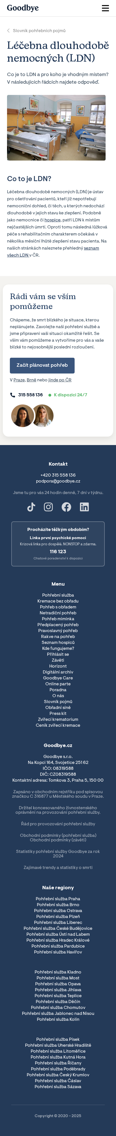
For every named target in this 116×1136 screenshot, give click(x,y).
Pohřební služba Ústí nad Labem (58, 934)
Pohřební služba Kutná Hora (58, 1057)
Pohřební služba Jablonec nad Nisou (58, 1013)
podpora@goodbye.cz (58, 481)
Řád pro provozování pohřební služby (58, 824)
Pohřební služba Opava (58, 984)
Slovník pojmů (58, 702)
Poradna (58, 690)
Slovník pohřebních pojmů (39, 31)
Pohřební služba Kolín (58, 1019)
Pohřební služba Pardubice (58, 946)
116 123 (58, 552)
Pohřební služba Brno (58, 905)
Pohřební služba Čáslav (58, 1081)
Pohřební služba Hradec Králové (58, 940)
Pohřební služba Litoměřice (58, 1051)
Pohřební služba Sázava (58, 1087)
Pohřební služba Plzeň (58, 917)
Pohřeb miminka (58, 619)
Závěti (58, 660)
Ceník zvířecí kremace (58, 725)
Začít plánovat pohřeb (42, 365)
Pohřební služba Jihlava (58, 990)
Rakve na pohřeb (58, 637)
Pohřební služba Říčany (58, 1063)
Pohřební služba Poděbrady (58, 1069)
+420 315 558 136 (58, 475)
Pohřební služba (58, 595)
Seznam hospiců (58, 643)
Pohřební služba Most (58, 978)
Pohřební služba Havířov (58, 952)
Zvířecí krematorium (58, 719)
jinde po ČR (60, 380)
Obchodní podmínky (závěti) (58, 840)
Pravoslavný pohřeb (58, 631)
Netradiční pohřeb (58, 613)
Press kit (58, 714)
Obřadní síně (58, 708)
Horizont (58, 666)
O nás (58, 696)
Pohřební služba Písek (58, 1039)
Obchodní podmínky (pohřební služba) (58, 835)
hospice (52, 220)
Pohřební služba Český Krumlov (58, 1075)
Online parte (58, 684)
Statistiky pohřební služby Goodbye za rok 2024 (58, 854)
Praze (19, 380)
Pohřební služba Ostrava (58, 911)
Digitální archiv (58, 672)
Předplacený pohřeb (58, 625)
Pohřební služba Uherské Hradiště (58, 1045)
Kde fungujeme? (58, 648)
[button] (105, 8)
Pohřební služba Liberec (58, 923)
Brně (31, 380)
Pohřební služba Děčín (58, 1002)
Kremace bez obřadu (58, 601)
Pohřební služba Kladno (58, 972)
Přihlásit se (58, 654)
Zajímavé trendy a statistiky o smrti (58, 868)
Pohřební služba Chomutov (58, 1008)
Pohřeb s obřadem (58, 607)
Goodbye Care (58, 678)
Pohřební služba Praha (58, 899)
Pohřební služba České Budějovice (58, 928)
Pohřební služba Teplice (58, 996)
